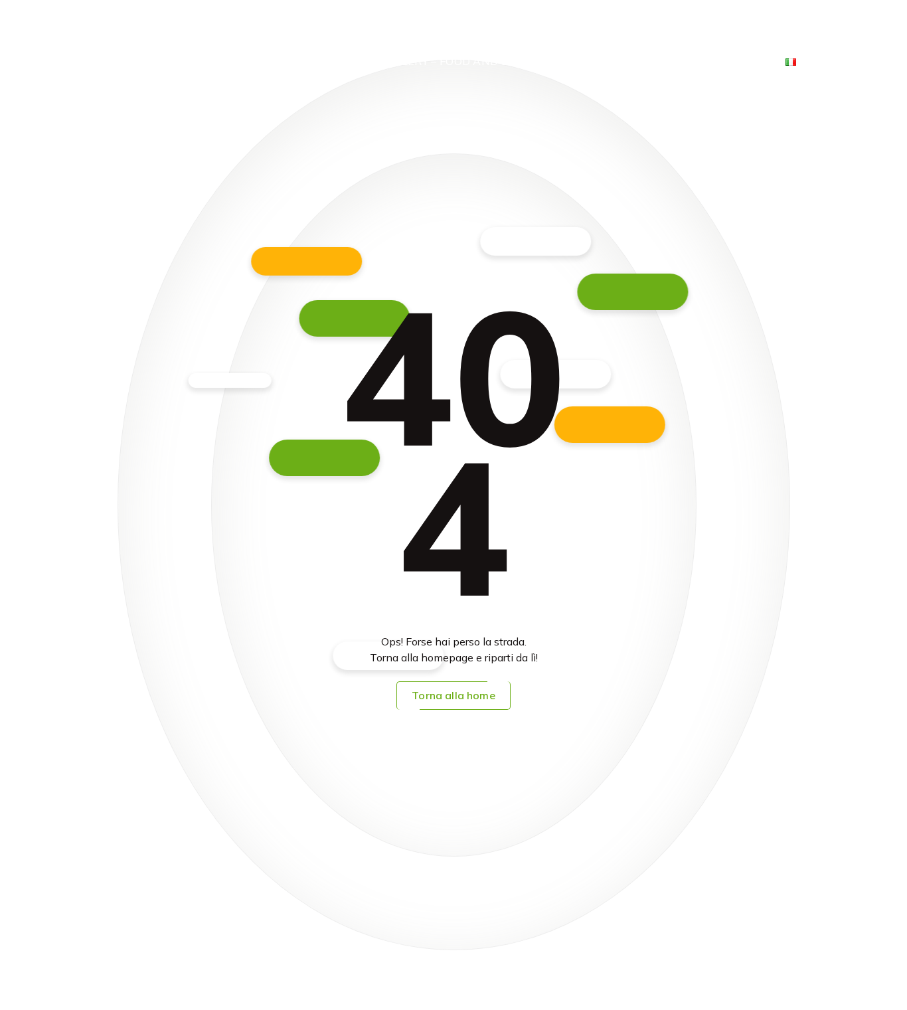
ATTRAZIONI (672, 31)
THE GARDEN (762, 31)
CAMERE (533, 31)
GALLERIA (590, 61)
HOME (474, 31)
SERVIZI (597, 31)
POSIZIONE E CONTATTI (701, 61)
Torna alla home (453, 695)
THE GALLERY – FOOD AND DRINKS (449, 61)
